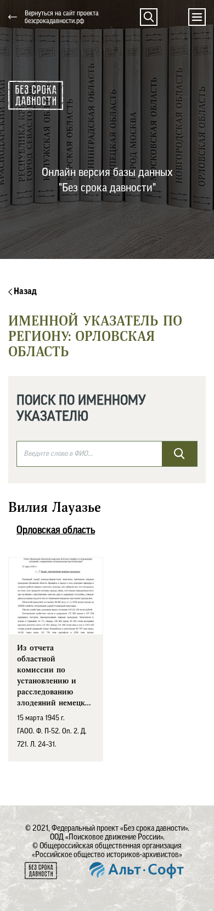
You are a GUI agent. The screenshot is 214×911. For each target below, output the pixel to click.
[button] (148, 17)
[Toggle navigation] (197, 17)
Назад (24, 291)
